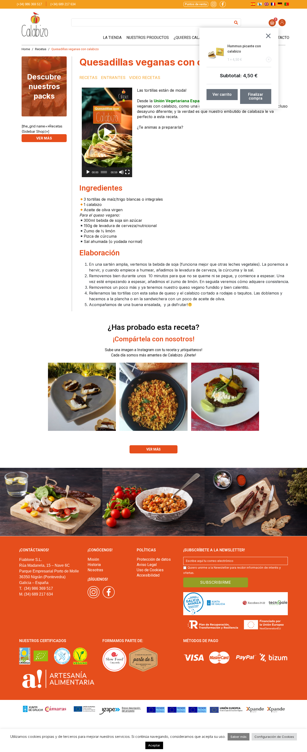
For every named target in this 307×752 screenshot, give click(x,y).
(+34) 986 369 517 (29, 4)
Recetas (88, 77)
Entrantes (113, 77)
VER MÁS (44, 138)
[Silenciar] (121, 172)
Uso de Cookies (150, 570)
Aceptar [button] (154, 745)
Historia (94, 564)
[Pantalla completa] (127, 172)
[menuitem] (253, 4)
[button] (107, 132)
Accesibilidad (148, 575)
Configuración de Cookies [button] (274, 737)
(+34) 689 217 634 (63, 4)
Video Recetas (144, 77)
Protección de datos (154, 559)
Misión (93, 559)
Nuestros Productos (147, 37)
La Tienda (112, 37)
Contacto (279, 37)
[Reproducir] (88, 172)
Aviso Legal (147, 564)
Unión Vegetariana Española (181, 100)
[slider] (104, 172)
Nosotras (95, 570)
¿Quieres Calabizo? (193, 37)
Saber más (238, 737)
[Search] (236, 22)
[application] (107, 132)
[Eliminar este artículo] (268, 59)
